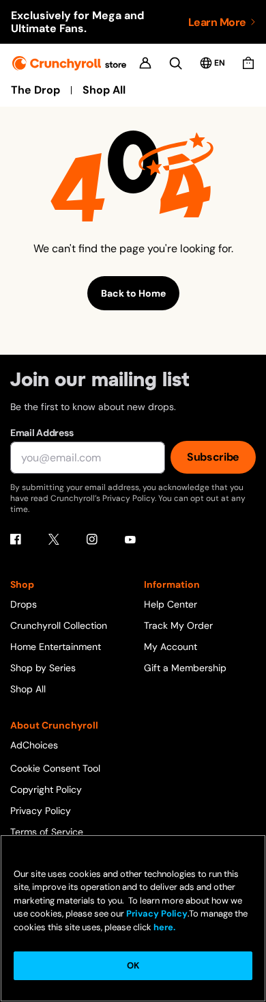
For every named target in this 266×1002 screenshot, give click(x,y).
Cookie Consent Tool (55, 768)
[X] (54, 539)
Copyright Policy (46, 789)
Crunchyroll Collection (58, 625)
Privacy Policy (40, 810)
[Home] (69, 63)
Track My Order (178, 625)
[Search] (175, 63)
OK (133, 965)
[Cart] (248, 63)
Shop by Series (43, 668)
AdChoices (34, 745)
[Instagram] (92, 539)
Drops (23, 604)
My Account (170, 646)
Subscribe (213, 457)
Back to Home (133, 293)
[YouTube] (130, 539)
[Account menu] (145, 63)
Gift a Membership (185, 668)
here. (163, 927)
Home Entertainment (55, 646)
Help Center (170, 604)
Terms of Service (46, 832)
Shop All (104, 90)
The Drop (35, 90)
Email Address (41, 432)
